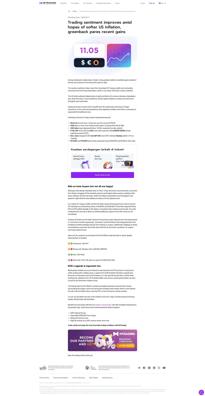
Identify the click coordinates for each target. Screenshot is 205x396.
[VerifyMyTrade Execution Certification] (43, 367)
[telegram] (149, 367)
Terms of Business (78, 378)
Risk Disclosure (107, 378)
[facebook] (144, 367)
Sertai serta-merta (102, 175)
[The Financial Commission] (91, 367)
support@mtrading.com (74, 383)
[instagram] (159, 367)
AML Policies (93, 378)
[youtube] (164, 367)
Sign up (152, 3)
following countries (47, 393)
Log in (143, 3)
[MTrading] (48, 3)
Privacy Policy (44, 378)
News (75, 11)
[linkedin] (154, 367)
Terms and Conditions (60, 378)
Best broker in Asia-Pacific (101, 305)
